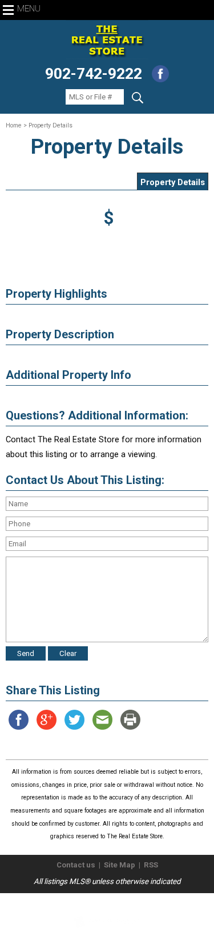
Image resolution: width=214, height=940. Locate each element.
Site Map (119, 865)
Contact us (75, 865)
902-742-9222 (93, 74)
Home (14, 125)
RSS (151, 865)
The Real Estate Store (102, 902)
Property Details (172, 182)
